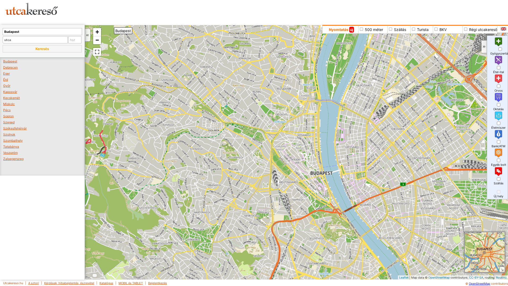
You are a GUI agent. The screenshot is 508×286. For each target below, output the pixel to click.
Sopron (8, 116)
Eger (6, 73)
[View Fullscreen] (97, 52)
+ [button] (97, 32)
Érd (5, 80)
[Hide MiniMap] (502, 269)
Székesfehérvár (15, 128)
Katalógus (106, 283)
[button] (42, 48)
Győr (6, 86)
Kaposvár (10, 92)
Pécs (7, 110)
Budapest (10, 61)
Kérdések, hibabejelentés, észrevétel (69, 283)
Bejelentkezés (157, 283)
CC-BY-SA (476, 277)
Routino (501, 277)
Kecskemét (11, 98)
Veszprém (10, 153)
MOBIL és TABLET (131, 283)
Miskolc (9, 104)
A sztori (33, 283)
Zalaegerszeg (13, 159)
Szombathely (13, 140)
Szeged (9, 122)
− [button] (97, 40)
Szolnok (9, 134)
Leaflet (404, 277)
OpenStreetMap (439, 277)
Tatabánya (11, 147)
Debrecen (10, 67)
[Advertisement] (202, 12)
